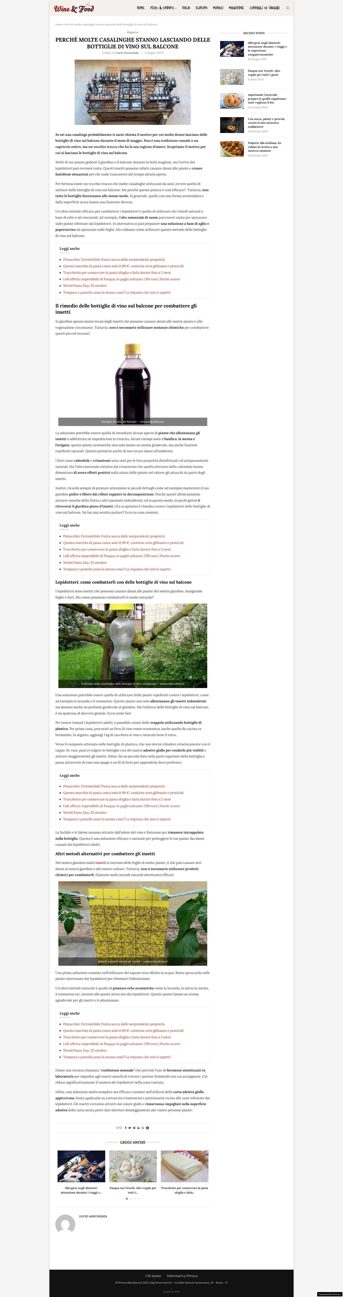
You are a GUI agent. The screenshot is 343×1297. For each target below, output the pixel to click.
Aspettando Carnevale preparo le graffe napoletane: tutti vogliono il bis (267, 98)
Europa (201, 8)
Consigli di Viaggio (265, 8)
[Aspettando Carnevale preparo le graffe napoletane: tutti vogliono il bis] (232, 101)
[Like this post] (120, 1128)
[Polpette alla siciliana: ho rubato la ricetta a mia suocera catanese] (232, 149)
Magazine (236, 8)
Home (141, 8)
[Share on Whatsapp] (143, 1128)
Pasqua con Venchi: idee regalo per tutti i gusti (264, 73)
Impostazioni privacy (330, 1294)
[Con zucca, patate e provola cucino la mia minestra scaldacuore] (232, 125)
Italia (186, 8)
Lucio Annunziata (127, 53)
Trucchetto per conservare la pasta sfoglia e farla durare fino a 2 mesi (117, 272)
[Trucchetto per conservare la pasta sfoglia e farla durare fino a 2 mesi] (184, 1166)
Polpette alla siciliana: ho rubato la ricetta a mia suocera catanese (264, 146)
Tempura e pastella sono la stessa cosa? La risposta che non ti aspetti (117, 292)
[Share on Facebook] (125, 1128)
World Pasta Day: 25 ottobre (85, 285)
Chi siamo (153, 1276)
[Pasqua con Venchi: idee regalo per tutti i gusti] (133, 1166)
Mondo (218, 8)
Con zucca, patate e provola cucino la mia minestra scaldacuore (266, 122)
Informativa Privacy (182, 1276)
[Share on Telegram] (147, 1128)
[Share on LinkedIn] (138, 1128)
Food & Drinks (162, 8)
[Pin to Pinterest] (134, 1128)
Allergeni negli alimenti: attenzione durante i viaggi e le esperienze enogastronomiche (267, 48)
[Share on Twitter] (129, 1128)
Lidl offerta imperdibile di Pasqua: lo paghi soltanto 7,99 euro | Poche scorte (121, 279)
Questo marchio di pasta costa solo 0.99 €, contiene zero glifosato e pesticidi (123, 266)
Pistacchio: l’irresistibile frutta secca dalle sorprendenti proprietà (114, 259)
